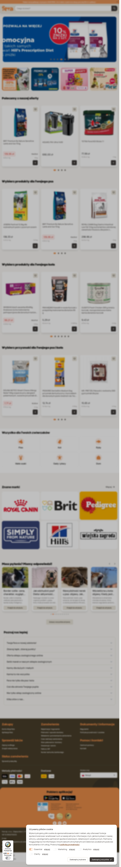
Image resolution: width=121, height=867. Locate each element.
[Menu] (3, 841)
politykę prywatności (69, 844)
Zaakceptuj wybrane (78, 859)
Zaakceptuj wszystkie (100, 859)
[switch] (8, 858)
